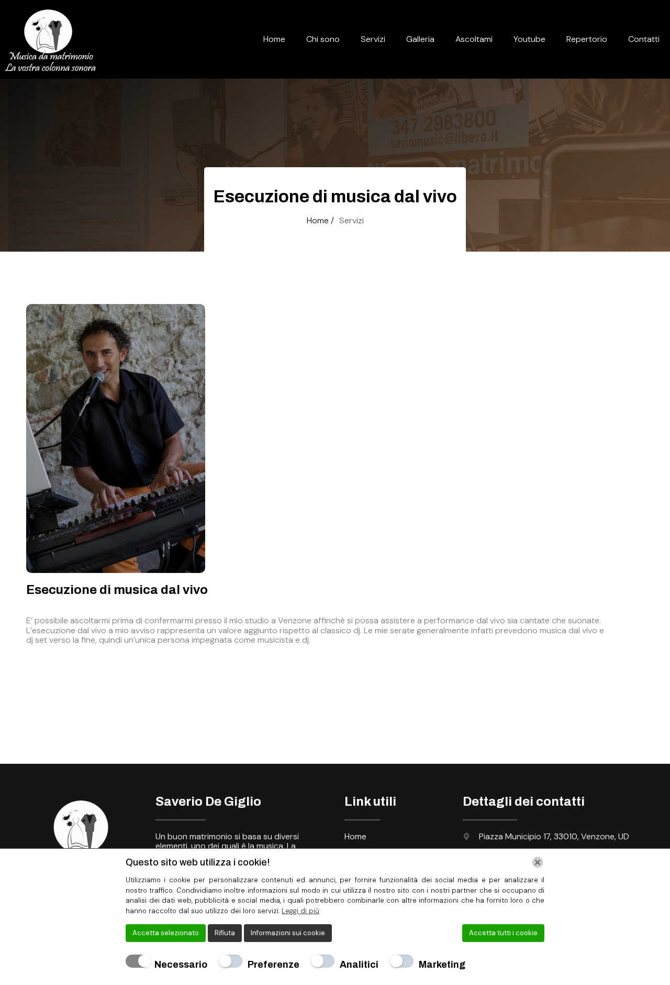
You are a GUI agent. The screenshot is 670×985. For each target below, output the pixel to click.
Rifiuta (225, 932)
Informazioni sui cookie (288, 932)
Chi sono (323, 39)
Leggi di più (300, 910)
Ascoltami (474, 39)
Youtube (529, 39)
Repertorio (586, 39)
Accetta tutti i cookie (503, 932)
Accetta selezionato (165, 932)
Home (274, 39)
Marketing (442, 964)
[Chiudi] (537, 862)
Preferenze (273, 964)
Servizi (373, 39)
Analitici (359, 964)
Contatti (644, 39)
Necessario (180, 964)
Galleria (420, 39)
